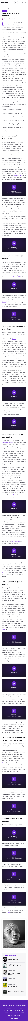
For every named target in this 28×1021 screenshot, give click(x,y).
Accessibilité (8, 1010)
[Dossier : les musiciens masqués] (14, 934)
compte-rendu (15, 541)
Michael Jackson (18, 175)
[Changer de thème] (19, 2)
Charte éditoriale (10, 1008)
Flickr (8, 912)
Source (4, 302)
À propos (4, 1005)
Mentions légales (21, 1005)
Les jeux (10, 1015)
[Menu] (25, 2)
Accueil (3, 8)
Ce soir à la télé (19, 1012)
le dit (3, 572)
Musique (8, 8)
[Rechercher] (16, 2)
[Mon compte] (22, 2)
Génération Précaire (7, 442)
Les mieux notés (8, 1012)
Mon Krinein (20, 1008)
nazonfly (8, 19)
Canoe (14, 339)
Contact (11, 1005)
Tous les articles (18, 1010)
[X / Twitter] (14, 1002)
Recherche (17, 1015)
